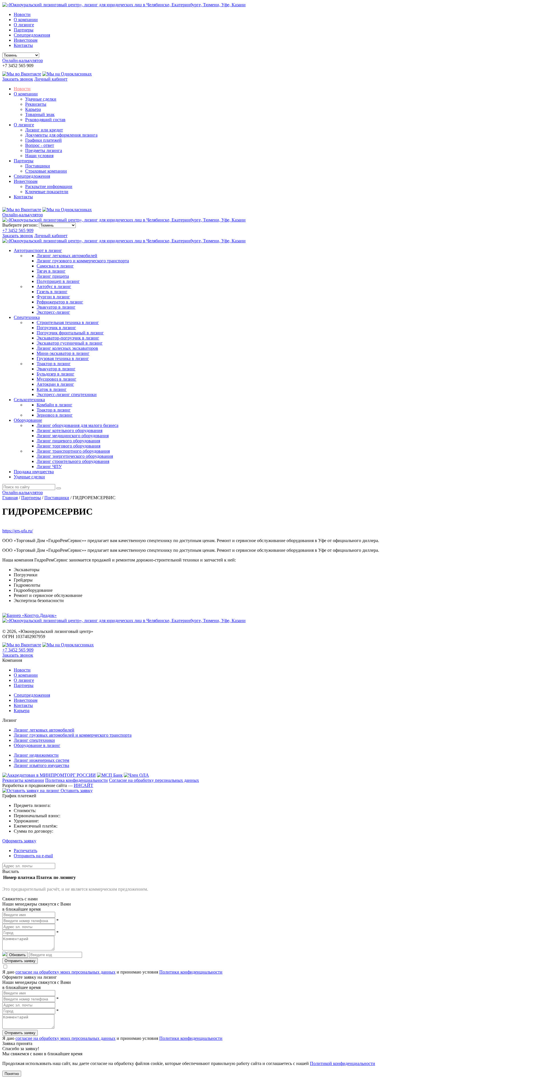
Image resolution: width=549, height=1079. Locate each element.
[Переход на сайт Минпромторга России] (49, 775)
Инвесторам (25, 40)
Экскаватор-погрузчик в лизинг (68, 337)
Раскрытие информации (48, 186)
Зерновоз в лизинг (55, 415)
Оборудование (28, 420)
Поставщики (37, 165)
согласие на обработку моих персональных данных (65, 972)
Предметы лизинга (43, 150)
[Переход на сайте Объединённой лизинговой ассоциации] (136, 775)
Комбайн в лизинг (54, 404)
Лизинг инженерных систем (41, 760)
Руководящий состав (45, 119)
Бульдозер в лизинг (55, 373)
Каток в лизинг (52, 389)
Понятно (12, 1074)
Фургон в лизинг (53, 296)
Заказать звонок (17, 79)
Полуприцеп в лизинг (58, 281)
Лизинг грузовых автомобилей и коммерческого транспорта (73, 735)
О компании (26, 19)
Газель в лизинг (52, 291)
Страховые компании (46, 171)
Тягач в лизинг (51, 271)
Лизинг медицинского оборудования (73, 435)
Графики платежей (43, 140)
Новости (22, 14)
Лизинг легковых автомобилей (67, 255)
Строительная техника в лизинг (68, 322)
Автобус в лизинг (54, 286)
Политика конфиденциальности (76, 780)
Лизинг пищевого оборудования (68, 440)
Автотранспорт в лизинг (38, 250)
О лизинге (24, 24)
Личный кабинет (50, 79)
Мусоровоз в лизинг (56, 379)
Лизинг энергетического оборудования (75, 456)
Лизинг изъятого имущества (41, 765)
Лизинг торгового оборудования (68, 445)
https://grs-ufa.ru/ (17, 530)
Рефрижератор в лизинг (60, 301)
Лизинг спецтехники (34, 740)
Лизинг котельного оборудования (69, 430)
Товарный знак (40, 114)
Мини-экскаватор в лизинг (63, 353)
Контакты (23, 45)
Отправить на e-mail (33, 855)
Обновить (17, 955)
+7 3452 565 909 (17, 230)
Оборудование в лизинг (37, 745)
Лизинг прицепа (53, 276)
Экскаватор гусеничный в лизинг (70, 343)
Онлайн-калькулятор (22, 60)
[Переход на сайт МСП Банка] (110, 775)
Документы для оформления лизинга (61, 135)
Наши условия (39, 155)
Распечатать (25, 850)
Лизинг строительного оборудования (73, 461)
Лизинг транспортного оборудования (73, 451)
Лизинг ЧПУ (49, 466)
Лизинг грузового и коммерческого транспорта (83, 260)
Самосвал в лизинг (55, 265)
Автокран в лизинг (55, 384)
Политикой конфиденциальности (342, 1063)
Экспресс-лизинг (53, 312)
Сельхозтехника (29, 399)
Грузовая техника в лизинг (63, 358)
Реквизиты (35, 104)
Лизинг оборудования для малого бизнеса (77, 425)
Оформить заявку (19, 840)
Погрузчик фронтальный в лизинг (70, 332)
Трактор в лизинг (54, 363)
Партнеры (23, 29)
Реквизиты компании (23, 780)
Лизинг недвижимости (36, 755)
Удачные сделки (40, 99)
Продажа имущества (34, 471)
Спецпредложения (32, 35)
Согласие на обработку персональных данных (154, 780)
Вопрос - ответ (39, 145)
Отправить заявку (20, 961)
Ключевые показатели (46, 191)
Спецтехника (27, 317)
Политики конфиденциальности (190, 972)
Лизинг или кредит (44, 129)
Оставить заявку (76, 790)
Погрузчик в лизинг (56, 327)
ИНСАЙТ (83, 785)
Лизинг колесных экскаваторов (67, 348)
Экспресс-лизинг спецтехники (67, 394)
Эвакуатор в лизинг (56, 307)
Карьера (33, 109)
